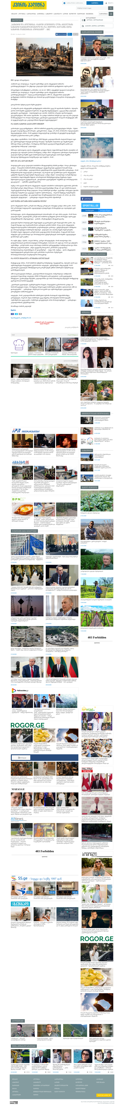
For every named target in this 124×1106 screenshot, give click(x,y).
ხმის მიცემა (96, 192)
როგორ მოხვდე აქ (72, 335)
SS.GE (13, 335)
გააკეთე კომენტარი (71, 327)
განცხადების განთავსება (74, 3)
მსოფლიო (17, 20)
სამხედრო (87, 451)
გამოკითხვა (87, 134)
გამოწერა (95, 3)
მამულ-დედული (89, 487)
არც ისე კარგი (88, 175)
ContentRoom (71, 361)
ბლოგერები (17, 1021)
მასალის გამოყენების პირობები (106, 1103)
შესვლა (110, 3)
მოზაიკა (86, 312)
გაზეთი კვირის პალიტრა (95, 26)
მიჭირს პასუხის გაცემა (91, 186)
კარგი (86, 171)
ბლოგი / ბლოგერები (94, 20)
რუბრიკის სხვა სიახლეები (24, 531)
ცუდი (85, 183)
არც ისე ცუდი (88, 179)
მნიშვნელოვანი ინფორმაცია (95, 414)
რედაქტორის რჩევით (92, 32)
